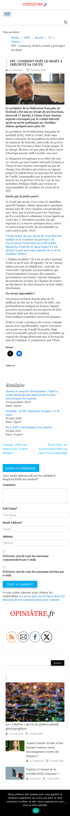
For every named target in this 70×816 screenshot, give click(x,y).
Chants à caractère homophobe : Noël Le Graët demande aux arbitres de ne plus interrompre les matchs (32, 394)
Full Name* (10, 508)
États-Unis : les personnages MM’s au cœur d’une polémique (52, 449)
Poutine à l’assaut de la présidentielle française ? (42, 771)
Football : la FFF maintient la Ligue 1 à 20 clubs (33, 413)
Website (8, 536)
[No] (65, 803)
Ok (36, 810)
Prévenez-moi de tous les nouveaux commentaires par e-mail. (25, 557)
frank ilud (35, 778)
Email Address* (12, 522)
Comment (9, 485)
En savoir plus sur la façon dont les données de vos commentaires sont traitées (34, 598)
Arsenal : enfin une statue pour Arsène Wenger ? (15, 449)
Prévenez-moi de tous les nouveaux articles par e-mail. (33, 573)
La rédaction (15, 70)
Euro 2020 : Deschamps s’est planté (29, 427)
